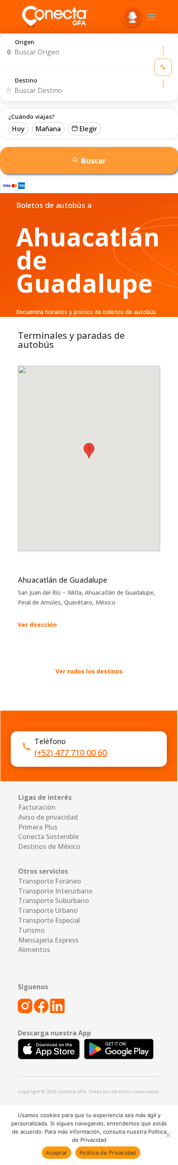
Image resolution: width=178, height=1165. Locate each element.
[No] (168, 1135)
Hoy (18, 128)
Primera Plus (38, 827)
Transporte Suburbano (53, 900)
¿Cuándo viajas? (31, 117)
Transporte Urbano (48, 910)
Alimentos (34, 949)
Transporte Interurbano (55, 891)
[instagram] (26, 1010)
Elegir (88, 128)
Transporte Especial (49, 920)
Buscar (93, 160)
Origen (24, 42)
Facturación (36, 807)
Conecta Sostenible (48, 836)
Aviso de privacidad (48, 817)
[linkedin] (57, 1010)
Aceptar (56, 1152)
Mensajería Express (48, 940)
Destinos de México (49, 846)
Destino (26, 80)
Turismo (31, 930)
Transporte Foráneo (49, 881)
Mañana (48, 128)
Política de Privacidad (107, 1152)
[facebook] (41, 1010)
